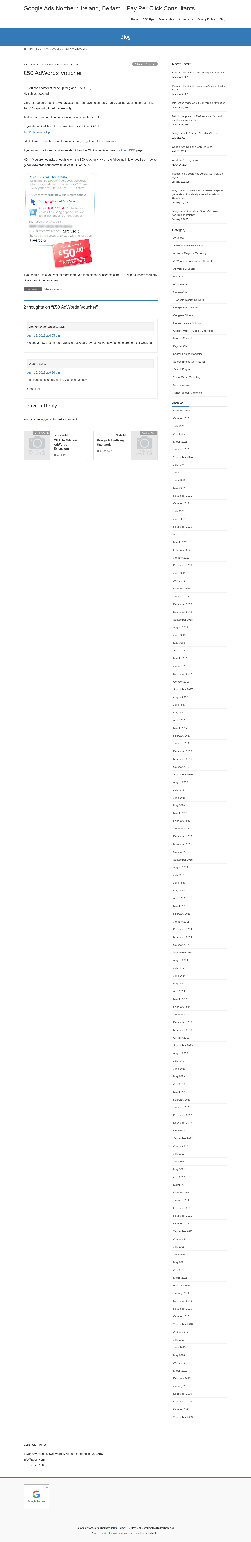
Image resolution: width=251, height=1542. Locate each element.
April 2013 (179, 1084)
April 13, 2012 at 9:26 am (43, 372)
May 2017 (179, 712)
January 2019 (181, 596)
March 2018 (180, 658)
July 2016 (178, 789)
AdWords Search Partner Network (193, 261)
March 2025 (180, 441)
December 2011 (182, 1208)
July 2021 (178, 511)
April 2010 (179, 1362)
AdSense (178, 237)
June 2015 (179, 882)
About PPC (128, 150)
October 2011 (181, 1223)
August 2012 (180, 1146)
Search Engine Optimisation (189, 361)
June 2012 (179, 1161)
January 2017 (181, 743)
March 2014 (180, 998)
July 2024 (178, 464)
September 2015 (183, 859)
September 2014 (183, 952)
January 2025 (181, 449)
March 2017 (180, 727)
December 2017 (182, 673)
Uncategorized (181, 384)
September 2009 (183, 1417)
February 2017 (182, 735)
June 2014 (179, 975)
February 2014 (182, 1006)
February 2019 (182, 588)
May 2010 (179, 1355)
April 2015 (179, 898)
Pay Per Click (181, 346)
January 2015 (181, 921)
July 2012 (178, 1153)
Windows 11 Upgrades (185, 160)
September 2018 (183, 619)
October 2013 (181, 1037)
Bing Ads (178, 276)
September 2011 (183, 1231)
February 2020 (182, 549)
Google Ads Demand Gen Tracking (192, 146)
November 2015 (182, 844)
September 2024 (183, 457)
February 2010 (182, 1378)
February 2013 (182, 1099)
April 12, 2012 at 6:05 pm (43, 335)
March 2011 (180, 1277)
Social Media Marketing (186, 377)
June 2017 (179, 704)
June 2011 (179, 1254)
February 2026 (182, 410)
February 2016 (182, 820)
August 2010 (180, 1331)
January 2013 (181, 1107)
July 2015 (178, 875)
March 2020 (180, 542)
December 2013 (182, 1022)
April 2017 (179, 720)
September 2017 (183, 689)
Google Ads (180, 291)
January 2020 (181, 557)
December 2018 (182, 604)
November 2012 (182, 1122)
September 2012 (183, 1138)
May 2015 (179, 890)
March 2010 (180, 1370)
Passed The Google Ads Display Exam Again (198, 72)
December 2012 (182, 1115)
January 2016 (181, 828)
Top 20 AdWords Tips (37, 132)
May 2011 (179, 1262)
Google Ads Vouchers (185, 307)
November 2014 (182, 937)
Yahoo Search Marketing (187, 392)
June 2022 (179, 480)
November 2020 (182, 526)
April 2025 (179, 433)
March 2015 (180, 906)
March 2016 (180, 813)
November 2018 (182, 611)
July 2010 (178, 1339)
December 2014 (182, 929)
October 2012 (181, 1130)
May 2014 (179, 983)
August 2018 (180, 627)
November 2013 (182, 1029)
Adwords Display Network (188, 245)
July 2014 (178, 968)
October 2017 (181, 681)
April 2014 (179, 991)
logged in (46, 419)
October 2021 (181, 503)
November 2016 (182, 759)
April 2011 (179, 1270)
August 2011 (180, 1238)
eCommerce (180, 284)
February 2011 (181, 1285)
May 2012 (179, 1169)
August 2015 (180, 867)
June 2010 (179, 1347)
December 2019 (182, 565)
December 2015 (182, 836)
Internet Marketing (184, 338)
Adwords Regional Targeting (189, 253)
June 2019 (179, 573)
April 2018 (179, 650)
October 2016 (181, 766)
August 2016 (180, 782)
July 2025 (178, 426)
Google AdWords (183, 315)
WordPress (109, 1533)
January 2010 (181, 1386)
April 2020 (179, 534)
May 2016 (179, 805)
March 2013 (180, 1091)
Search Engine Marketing (188, 353)
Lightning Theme (125, 1533)
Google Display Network (190, 299)
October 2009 (181, 1409)
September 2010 (183, 1324)
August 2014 (180, 960)
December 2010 (182, 1300)
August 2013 (180, 1053)
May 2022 (179, 487)
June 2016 (179, 797)
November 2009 (182, 1401)
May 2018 (179, 642)
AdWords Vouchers (145, 64)
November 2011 (182, 1215)
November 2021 (182, 495)
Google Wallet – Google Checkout (193, 330)
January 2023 (181, 472)
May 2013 (179, 1076)
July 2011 (178, 1246)
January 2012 (181, 1200)
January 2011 (181, 1293)
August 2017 (180, 697)
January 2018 (181, 666)
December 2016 (182, 751)
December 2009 (182, 1393)
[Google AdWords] (37, 439)
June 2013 (179, 1068)
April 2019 (179, 580)
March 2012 (180, 1184)
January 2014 (181, 1014)
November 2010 (182, 1308)
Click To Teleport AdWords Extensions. (65, 444)
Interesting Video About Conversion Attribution (198, 102)
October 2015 (181, 851)
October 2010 (181, 1316)
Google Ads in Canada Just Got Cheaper (195, 133)
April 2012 (179, 1177)
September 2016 (183, 774)
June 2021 (179, 519)
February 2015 (182, 913)
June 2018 (179, 635)
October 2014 (181, 944)
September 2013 (183, 1045)
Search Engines (182, 369)
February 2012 (182, 1192)
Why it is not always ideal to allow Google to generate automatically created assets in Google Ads (197, 194)
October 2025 (181, 418)
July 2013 (178, 1060)
